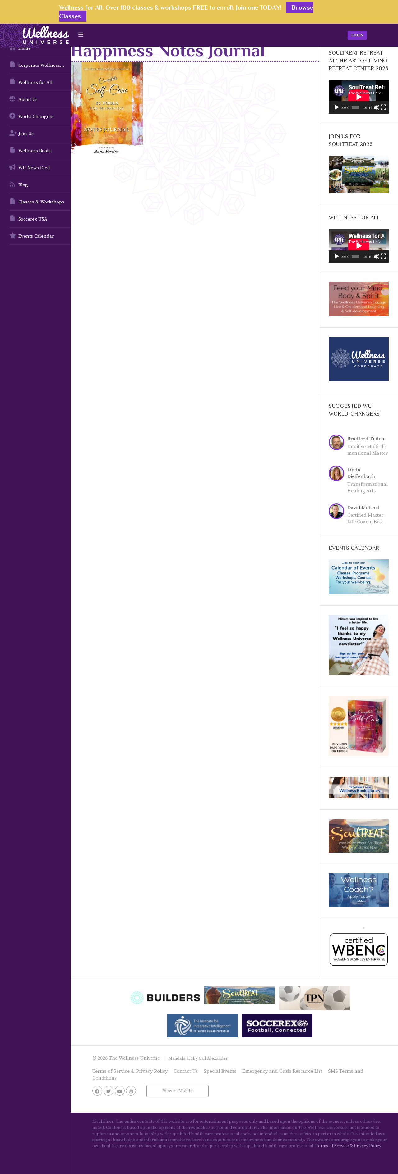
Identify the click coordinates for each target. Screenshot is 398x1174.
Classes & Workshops (41, 202)
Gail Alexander (213, 1058)
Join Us (26, 134)
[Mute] (376, 107)
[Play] (337, 107)
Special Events (220, 1071)
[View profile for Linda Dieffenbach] (338, 474)
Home (24, 48)
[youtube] (120, 1091)
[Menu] (80, 35)
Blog (23, 185)
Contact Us (186, 1071)
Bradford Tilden (365, 439)
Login (357, 35)
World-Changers (35, 117)
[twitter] (108, 1091)
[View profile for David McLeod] (338, 512)
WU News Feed (34, 168)
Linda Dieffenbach (361, 473)
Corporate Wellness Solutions (44, 65)
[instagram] (131, 1091)
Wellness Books (35, 151)
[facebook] (97, 1091)
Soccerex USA (32, 219)
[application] (359, 97)
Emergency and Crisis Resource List (282, 1071)
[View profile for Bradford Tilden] (338, 443)
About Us (28, 99)
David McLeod (363, 508)
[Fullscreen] (383, 107)
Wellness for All (35, 82)
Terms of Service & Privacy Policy (130, 1071)
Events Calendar (36, 236)
